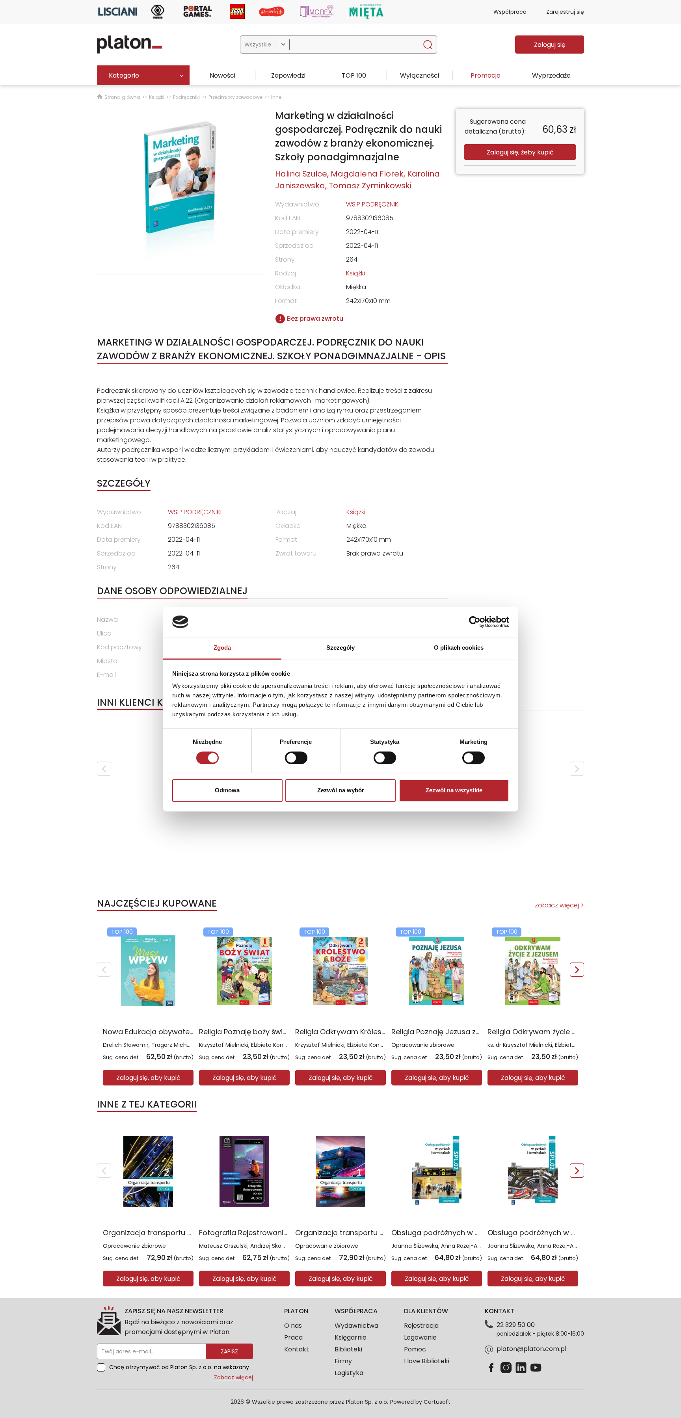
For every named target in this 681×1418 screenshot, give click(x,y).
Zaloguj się (550, 44)
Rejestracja (421, 1325)
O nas (293, 1325)
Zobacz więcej (233, 1377)
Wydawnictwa (356, 1325)
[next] (577, 769)
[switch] (296, 757)
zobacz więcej (557, 905)
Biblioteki (348, 1349)
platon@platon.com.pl (531, 1348)
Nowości (222, 75)
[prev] (104, 769)
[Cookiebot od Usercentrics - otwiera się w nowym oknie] (474, 622)
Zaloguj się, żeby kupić (520, 152)
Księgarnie (351, 1337)
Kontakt (296, 1349)
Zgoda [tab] (222, 648)
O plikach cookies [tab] (459, 648)
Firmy (343, 1361)
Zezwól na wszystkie (454, 790)
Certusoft (437, 1402)
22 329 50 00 (516, 1324)
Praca (293, 1337)
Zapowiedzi (288, 75)
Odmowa (227, 790)
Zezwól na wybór (340, 790)
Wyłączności (419, 75)
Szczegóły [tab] (340, 648)
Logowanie (420, 1337)
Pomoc (415, 1349)
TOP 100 (354, 75)
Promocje (486, 75)
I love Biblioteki (426, 1361)
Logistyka (349, 1372)
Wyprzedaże (551, 75)
